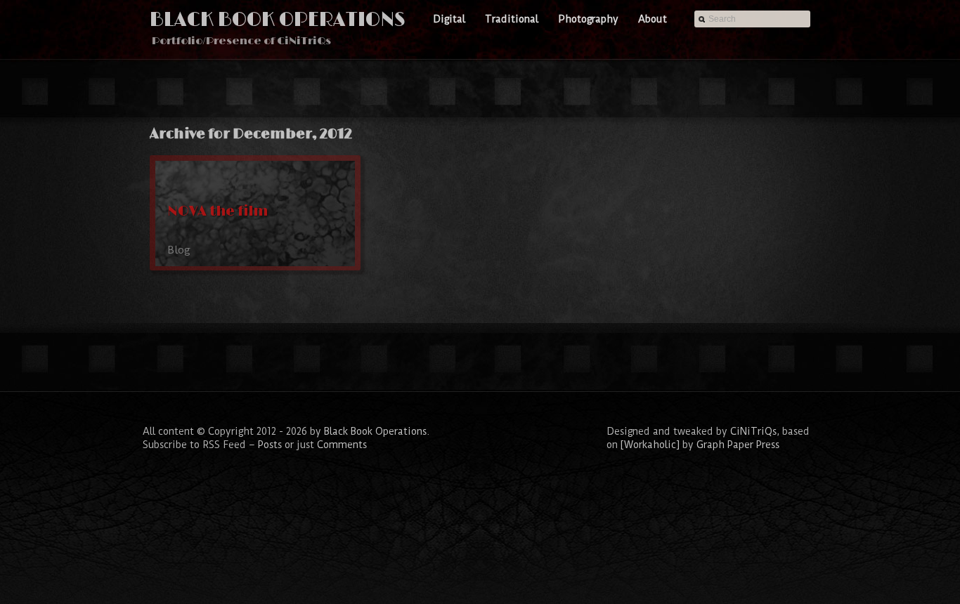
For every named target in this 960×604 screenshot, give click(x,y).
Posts (270, 444)
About (652, 19)
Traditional (511, 19)
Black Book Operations (278, 20)
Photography (588, 19)
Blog (178, 250)
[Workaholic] (650, 444)
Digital (449, 19)
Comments (342, 444)
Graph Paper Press (737, 444)
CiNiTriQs (753, 431)
